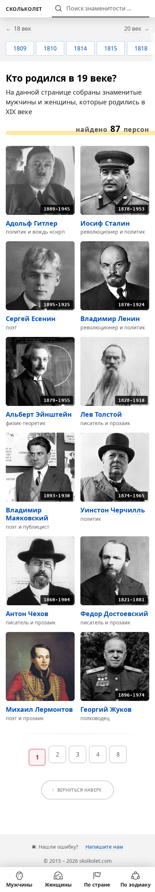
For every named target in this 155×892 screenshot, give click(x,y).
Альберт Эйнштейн (39, 414)
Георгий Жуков (106, 709)
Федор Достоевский (114, 613)
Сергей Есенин (31, 318)
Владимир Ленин (110, 318)
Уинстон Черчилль (112, 510)
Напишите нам (104, 846)
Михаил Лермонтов (39, 709)
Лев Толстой (101, 414)
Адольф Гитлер (31, 223)
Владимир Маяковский (27, 514)
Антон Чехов (27, 613)
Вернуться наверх (79, 790)
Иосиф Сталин (105, 223)
